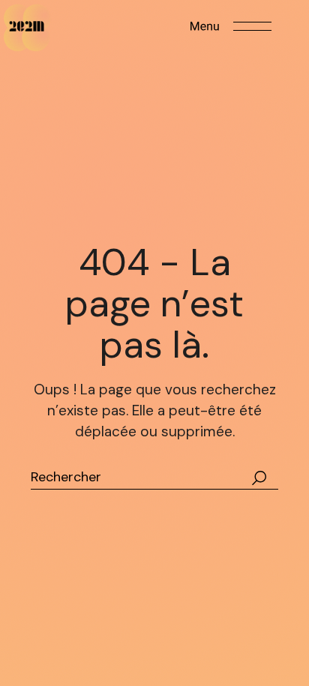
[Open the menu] (231, 26)
